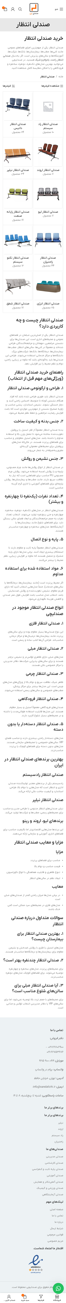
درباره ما (59, 1222)
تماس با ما (57, 1215)
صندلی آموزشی (55, 1175)
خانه (60, 76)
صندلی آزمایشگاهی (52, 1194)
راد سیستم (57, 1135)
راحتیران (58, 1141)
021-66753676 (55, 1052)
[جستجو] (20, 9)
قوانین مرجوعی (55, 1234)
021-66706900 (55, 1047)
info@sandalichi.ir (44, 1087)
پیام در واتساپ (43, 1069)
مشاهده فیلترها (50, 86)
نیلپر (60, 1123)
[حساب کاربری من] (12, 9)
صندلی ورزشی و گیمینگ (50, 1188)
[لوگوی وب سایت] (34, 9)
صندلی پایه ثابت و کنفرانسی (47, 1169)
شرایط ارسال (56, 1228)
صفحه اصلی (56, 1209)
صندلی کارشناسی (54, 1163)
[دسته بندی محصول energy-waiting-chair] (48, 292)
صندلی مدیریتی (54, 1156)
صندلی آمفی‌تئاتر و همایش (48, 1182)
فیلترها (7, 86)
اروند (60, 1129)
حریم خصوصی (55, 1241)
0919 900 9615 (46, 1061)
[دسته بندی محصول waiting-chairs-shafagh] (18, 292)
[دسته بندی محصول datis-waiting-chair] (18, 114)
